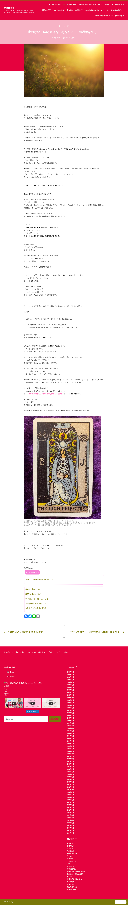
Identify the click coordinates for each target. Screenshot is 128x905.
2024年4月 (70, 743)
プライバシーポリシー (62, 652)
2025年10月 (71, 697)
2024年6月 (70, 738)
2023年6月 (70, 769)
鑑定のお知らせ (72, 887)
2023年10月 (71, 759)
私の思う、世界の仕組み (75, 874)
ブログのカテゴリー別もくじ (63, 10)
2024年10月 (71, 728)
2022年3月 (70, 807)
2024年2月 (70, 749)
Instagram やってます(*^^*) (36, 603)
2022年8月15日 (71, 37)
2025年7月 (70, 705)
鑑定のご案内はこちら (33, 589)
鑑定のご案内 (119, 4)
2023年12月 (71, 754)
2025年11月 (71, 695)
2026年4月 (70, 682)
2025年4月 (70, 713)
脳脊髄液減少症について (103, 16)
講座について (71, 884)
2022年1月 (70, 812)
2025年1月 (70, 720)
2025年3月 (70, 715)
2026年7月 (70, 674)
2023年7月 (70, 766)
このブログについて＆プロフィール (96, 10)
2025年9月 (70, 700)
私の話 (69, 876)
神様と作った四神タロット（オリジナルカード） (95, 4)
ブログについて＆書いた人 (36, 652)
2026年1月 (70, 690)
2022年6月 (70, 800)
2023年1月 (70, 782)
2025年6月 (70, 708)
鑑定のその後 (71, 889)
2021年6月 (70, 830)
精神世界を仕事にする (74, 879)
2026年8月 (70, 672)
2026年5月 (70, 680)
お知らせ (70, 843)
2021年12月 (71, 815)
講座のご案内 (46, 10)
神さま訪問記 (71, 869)
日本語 (12, 676)
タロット (70, 848)
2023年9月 (70, 761)
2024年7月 (70, 736)
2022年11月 (71, 787)
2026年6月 (70, 677)
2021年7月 (70, 828)
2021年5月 (70, 833)
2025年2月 (70, 718)
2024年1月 (70, 751)
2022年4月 (70, 805)
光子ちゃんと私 (72, 853)
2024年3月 (70, 746)
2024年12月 (71, 723)
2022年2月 (70, 810)
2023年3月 (70, 777)
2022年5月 (70, 802)
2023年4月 (70, 774)
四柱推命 (70, 858)
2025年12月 (71, 692)
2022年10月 (71, 789)
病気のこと (70, 866)
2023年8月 (70, 764)
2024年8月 (70, 733)
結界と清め (70, 882)
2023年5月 (70, 772)
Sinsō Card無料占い (117, 10)
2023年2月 (70, 779)
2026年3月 (70, 685)
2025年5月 (70, 710)
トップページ (56, 4)
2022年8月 (70, 795)
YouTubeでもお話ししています (37, 599)
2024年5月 (70, 741)
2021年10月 (71, 820)
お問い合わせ (119, 16)
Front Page (72, 4)
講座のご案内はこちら (33, 594)
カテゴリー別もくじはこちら (36, 608)
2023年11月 (71, 756)
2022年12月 (71, 784)
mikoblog (9, 7)
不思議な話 (70, 851)
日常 (68, 864)
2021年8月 (70, 825)
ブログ (50, 652)
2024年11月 (71, 726)
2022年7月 (70, 797)
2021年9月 (70, 823)
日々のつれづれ (64, 26)
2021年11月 (71, 818)
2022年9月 (70, 792)
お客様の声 (78, 10)
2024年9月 (70, 731)
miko (58, 37)
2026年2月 (70, 687)
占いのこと (70, 856)
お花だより (70, 846)
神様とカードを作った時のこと (77, 871)
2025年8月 (70, 703)
